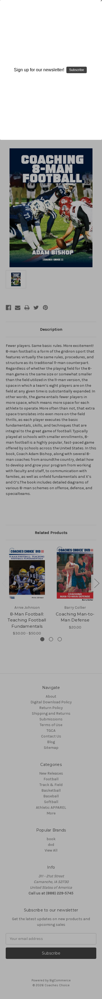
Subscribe (76, 70)
